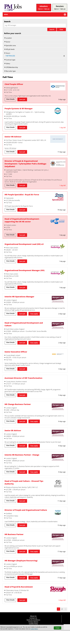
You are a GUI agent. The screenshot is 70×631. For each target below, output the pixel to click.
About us (33, 616)
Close (57, 628)
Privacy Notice (33, 622)
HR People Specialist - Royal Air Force (22, 194)
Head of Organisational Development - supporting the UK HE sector (22, 220)
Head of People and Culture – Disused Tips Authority (24, 482)
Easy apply (34, 314)
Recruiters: (60, 6)
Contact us (33, 618)
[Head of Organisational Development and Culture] (57, 325)
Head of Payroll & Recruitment (19, 587)
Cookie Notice (34, 629)
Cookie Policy (33, 623)
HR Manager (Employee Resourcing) (21, 560)
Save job (22, 99)
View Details (10, 99)
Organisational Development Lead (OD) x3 (24, 244)
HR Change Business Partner (18, 404)
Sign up (46, 9)
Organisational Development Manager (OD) (24, 270)
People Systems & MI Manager (19, 108)
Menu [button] (6, 14)
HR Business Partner (14, 534)
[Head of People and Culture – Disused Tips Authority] (57, 484)
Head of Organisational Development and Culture (24, 324)
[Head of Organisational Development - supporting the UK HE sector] (57, 222)
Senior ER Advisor (13, 430)
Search (51, 29)
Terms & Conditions (33, 620)
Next (65, 609)
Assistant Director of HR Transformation (23, 378)
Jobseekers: (44, 6)
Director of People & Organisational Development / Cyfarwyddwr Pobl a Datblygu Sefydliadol (25, 164)
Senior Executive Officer (16, 352)
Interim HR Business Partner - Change (22, 455)
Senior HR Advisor (13, 136)
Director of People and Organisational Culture (26, 510)
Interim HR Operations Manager (19, 296)
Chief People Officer (14, 84)
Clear (61, 29)
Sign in (40, 9)
